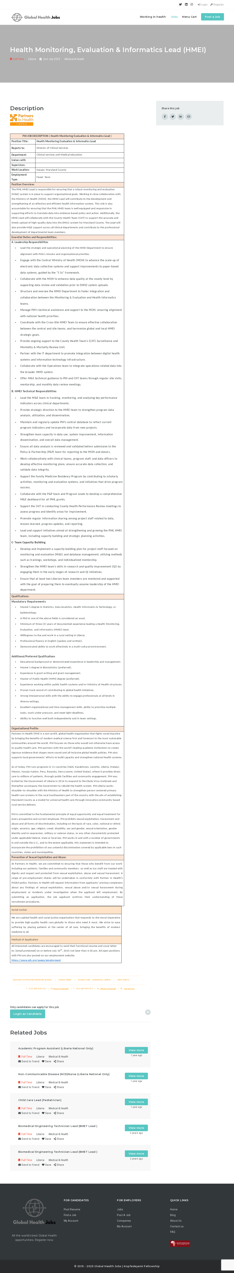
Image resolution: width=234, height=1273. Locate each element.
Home (174, 1209)
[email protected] (26, 951)
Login (203, 4)
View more (136, 1050)
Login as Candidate (28, 1014)
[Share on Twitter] (172, 116)
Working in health (153, 16)
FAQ (172, 1231)
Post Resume (72, 1209)
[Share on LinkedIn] (181, 116)
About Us (176, 1220)
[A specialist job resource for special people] (36, 17)
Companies (124, 1220)
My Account (71, 1220)
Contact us (177, 1226)
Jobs (174, 16)
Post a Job (212, 16)
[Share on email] (188, 116)
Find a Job (70, 1215)
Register (218, 4)
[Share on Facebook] (165, 116)
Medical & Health (74, 59)
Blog (173, 1215)
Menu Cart (189, 16)
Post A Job (124, 1215)
